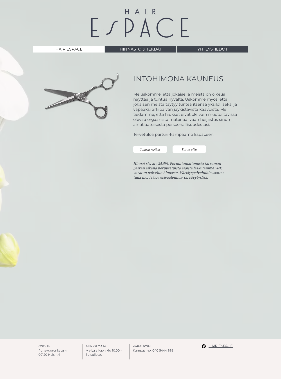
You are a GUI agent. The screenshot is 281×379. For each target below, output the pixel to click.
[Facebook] (204, 346)
